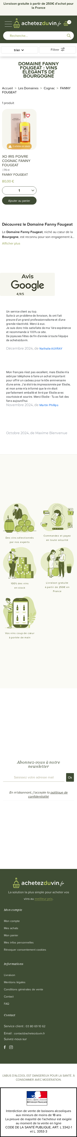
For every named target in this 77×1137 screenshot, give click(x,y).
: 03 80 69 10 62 (34, 1026)
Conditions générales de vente (23, 989)
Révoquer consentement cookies (25, 949)
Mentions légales (14, 982)
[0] (66, 23)
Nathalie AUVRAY (50, 348)
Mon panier (11, 935)
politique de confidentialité (48, 794)
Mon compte (12, 921)
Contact (9, 996)
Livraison (9, 975)
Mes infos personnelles (19, 942)
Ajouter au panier (19, 201)
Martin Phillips (48, 405)
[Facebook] (5, 1048)
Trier (17, 50)
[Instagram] (11, 1048)
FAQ (6, 1004)
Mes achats (11, 928)
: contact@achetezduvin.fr (29, 1033)
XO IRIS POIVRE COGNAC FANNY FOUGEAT (16, 161)
